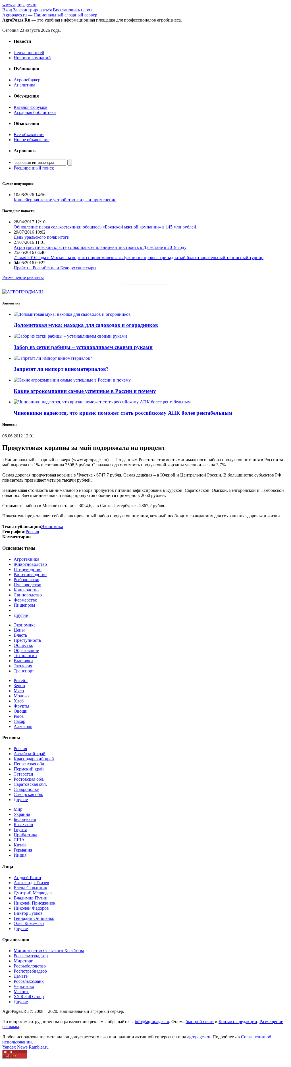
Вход (7, 9)
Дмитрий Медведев (33, 892)
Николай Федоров (31, 908)
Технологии (25, 655)
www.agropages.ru (19, 4)
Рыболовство (26, 579)
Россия (20, 748)
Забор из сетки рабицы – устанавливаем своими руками (83, 347)
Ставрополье (26, 789)
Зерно (19, 685)
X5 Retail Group (29, 996)
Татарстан (23, 774)
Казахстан (23, 824)
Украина (22, 814)
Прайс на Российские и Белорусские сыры (55, 267)
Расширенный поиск (34, 168)
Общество (23, 645)
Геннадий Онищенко (34, 918)
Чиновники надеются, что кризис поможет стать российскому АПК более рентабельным (123, 413)
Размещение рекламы (23, 277)
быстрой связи (200, 1021)
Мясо (19, 690)
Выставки (23, 660)
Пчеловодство (27, 584)
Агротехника (26, 559)
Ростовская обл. (29, 779)
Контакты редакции (238, 1021)
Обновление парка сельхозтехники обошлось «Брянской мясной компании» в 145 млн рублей (105, 227)
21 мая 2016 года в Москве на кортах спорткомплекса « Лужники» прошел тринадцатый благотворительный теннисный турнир (138, 257)
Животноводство (30, 564)
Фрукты (21, 706)
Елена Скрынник (30, 887)
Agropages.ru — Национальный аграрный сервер (49, 14)
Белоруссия (25, 819)
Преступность (27, 640)
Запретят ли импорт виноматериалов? (61, 369)
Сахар (19, 721)
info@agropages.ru (152, 1021)
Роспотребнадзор (30, 971)
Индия (20, 855)
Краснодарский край (34, 758)
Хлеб (19, 700)
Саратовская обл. (30, 784)
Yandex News (15, 1047)
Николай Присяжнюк (34, 903)
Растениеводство (30, 574)
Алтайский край (29, 753)
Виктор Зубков (28, 913)
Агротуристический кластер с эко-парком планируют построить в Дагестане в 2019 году (100, 247)
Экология (23, 665)
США (19, 839)
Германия (23, 850)
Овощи (21, 711)
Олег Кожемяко (29, 923)
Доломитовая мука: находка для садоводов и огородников (86, 325)
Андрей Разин (27, 877)
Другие (21, 615)
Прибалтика (25, 834)
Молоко (21, 695)
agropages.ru (198, 1036)
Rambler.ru (39, 1047)
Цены (19, 630)
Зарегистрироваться (32, 9)
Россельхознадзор (31, 955)
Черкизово (24, 986)
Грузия (20, 829)
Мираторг (23, 960)
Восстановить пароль (73, 9)
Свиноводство (28, 594)
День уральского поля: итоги (42, 237)
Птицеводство (27, 569)
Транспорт (24, 670)
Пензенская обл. (29, 763)
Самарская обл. (28, 794)
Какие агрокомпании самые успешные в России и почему (85, 391)
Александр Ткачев (31, 882)
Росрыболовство (30, 966)
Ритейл (21, 680)
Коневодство (26, 589)
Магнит (21, 991)
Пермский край (29, 769)
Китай (20, 844)
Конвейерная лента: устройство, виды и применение (65, 199)
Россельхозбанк (29, 981)
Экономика (25, 625)
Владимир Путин (30, 897)
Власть (20, 635)
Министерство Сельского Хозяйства (49, 950)
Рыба (19, 716)
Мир (18, 809)
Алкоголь (23, 726)
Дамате (21, 976)
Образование (26, 650)
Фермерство (25, 600)
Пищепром (24, 605)
